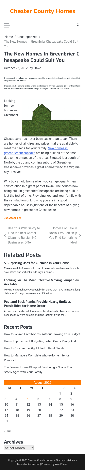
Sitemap (60, 460)
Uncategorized (12, 218)
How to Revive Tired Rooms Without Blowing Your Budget (42, 334)
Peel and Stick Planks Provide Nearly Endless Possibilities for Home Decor (37, 304)
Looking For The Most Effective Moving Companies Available (41, 282)
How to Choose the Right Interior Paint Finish (34, 348)
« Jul (7, 431)
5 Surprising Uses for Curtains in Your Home (36, 263)
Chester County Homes (42, 12)
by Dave (35, 68)
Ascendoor (33, 464)
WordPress (61, 464)
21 (50, 410)
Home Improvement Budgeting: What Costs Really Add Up (42, 341)
